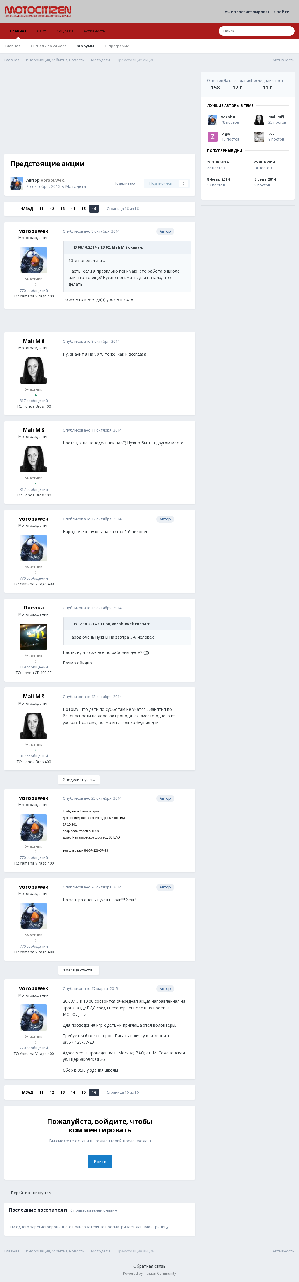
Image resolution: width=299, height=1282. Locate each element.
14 (73, 208)
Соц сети (65, 31)
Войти (100, 1161)
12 (52, 208)
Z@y (226, 133)
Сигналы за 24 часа (49, 45)
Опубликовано (91, 231)
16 (94, 208)
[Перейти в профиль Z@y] (213, 137)
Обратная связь (149, 1266)
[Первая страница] (12, 209)
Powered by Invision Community (149, 1273)
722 (271, 133)
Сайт (41, 31)
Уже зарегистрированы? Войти (258, 11)
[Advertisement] (100, 113)
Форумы (85, 45)
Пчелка (33, 607)
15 (83, 208)
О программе (117, 45)
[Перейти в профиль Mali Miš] (33, 370)
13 (62, 208)
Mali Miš (33, 340)
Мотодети (75, 186)
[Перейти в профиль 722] (259, 137)
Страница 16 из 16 (123, 208)
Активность (94, 31)
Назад (26, 208)
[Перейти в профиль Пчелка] (33, 637)
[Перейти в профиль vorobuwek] (16, 183)
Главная (18, 31)
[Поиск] (288, 31)
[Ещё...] (185, 231)
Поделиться (124, 183)
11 (41, 208)
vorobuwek (33, 230)
